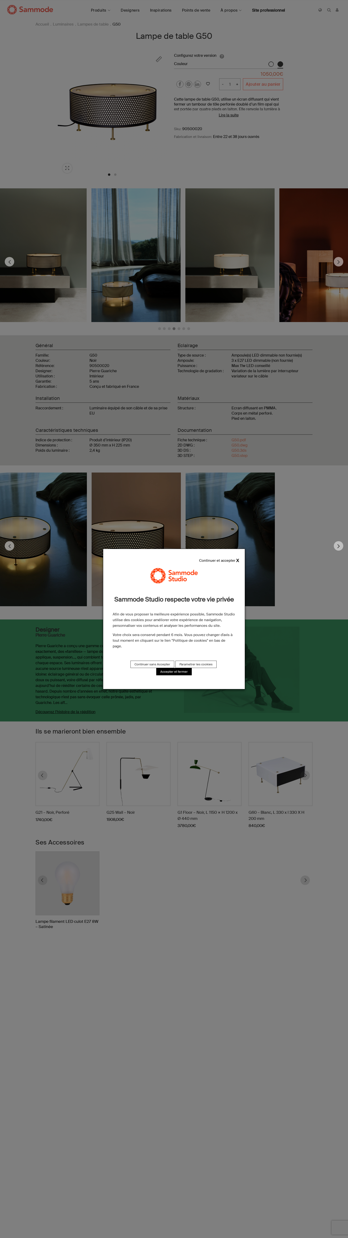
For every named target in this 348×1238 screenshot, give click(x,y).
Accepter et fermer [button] (174, 672)
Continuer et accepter (217, 560)
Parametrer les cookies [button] (196, 664)
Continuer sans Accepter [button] (152, 664)
